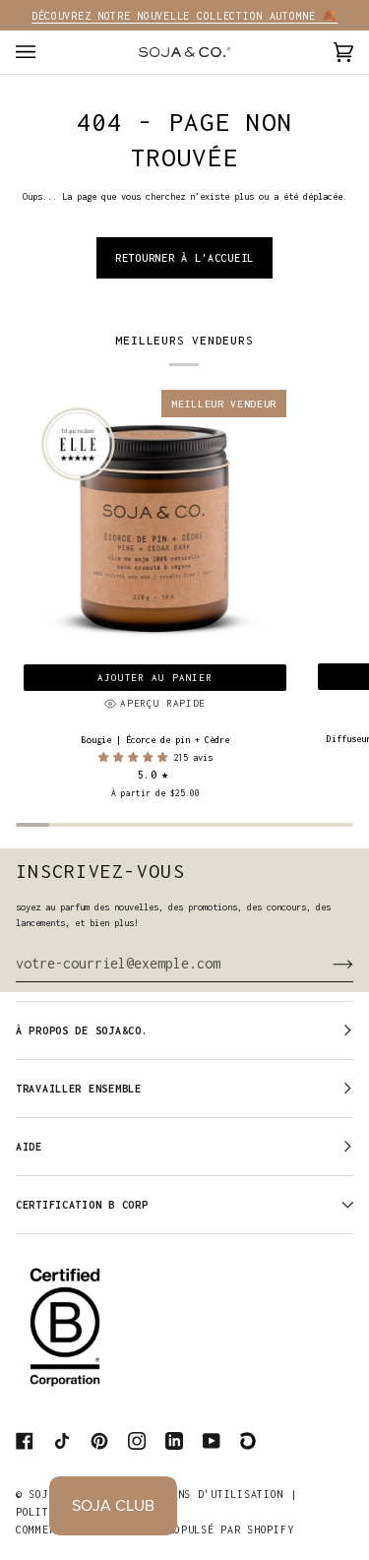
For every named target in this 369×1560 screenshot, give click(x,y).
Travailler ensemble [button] (79, 1088)
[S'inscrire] (327, 963)
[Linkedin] (174, 1441)
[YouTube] (211, 1441)
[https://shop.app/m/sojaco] (249, 1441)
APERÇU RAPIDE (163, 703)
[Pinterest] (99, 1441)
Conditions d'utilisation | (211, 1494)
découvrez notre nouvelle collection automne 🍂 (184, 16)
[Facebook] (24, 1441)
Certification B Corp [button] (82, 1205)
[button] (135, 757)
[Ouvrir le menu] (45, 52)
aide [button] (29, 1147)
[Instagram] (137, 1441)
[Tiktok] (62, 1441)
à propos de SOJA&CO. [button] (82, 1030)
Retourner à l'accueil (184, 258)
